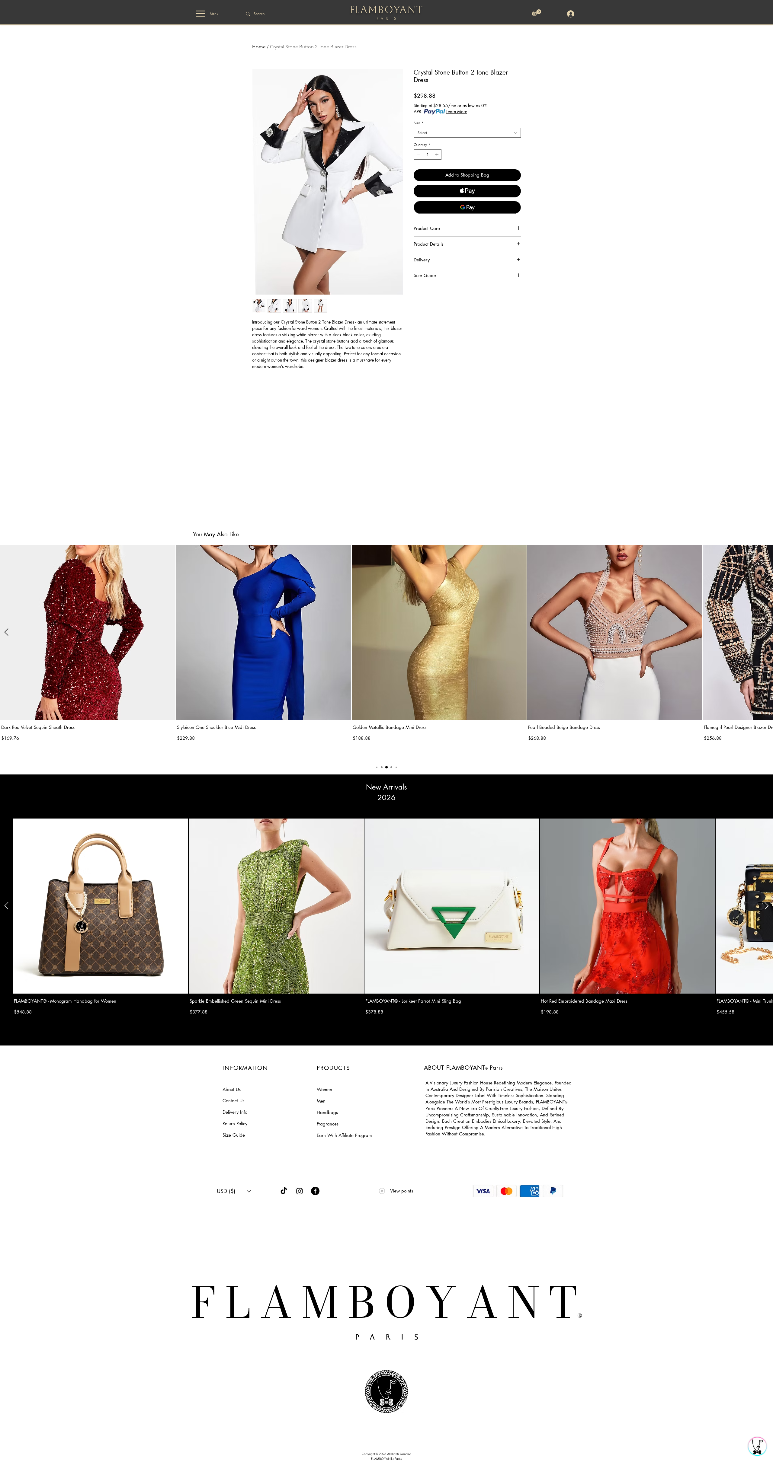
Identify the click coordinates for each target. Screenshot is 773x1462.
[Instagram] (299, 1191)
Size (419, 123)
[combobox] (467, 133)
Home (259, 46)
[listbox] (234, 1191)
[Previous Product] (6, 632)
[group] (386, 651)
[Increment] (437, 154)
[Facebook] (315, 1191)
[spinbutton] (427, 154)
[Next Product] (766, 632)
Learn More (456, 111)
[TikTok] (284, 1191)
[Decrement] (418, 154)
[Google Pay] (467, 207)
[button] (200, 14)
